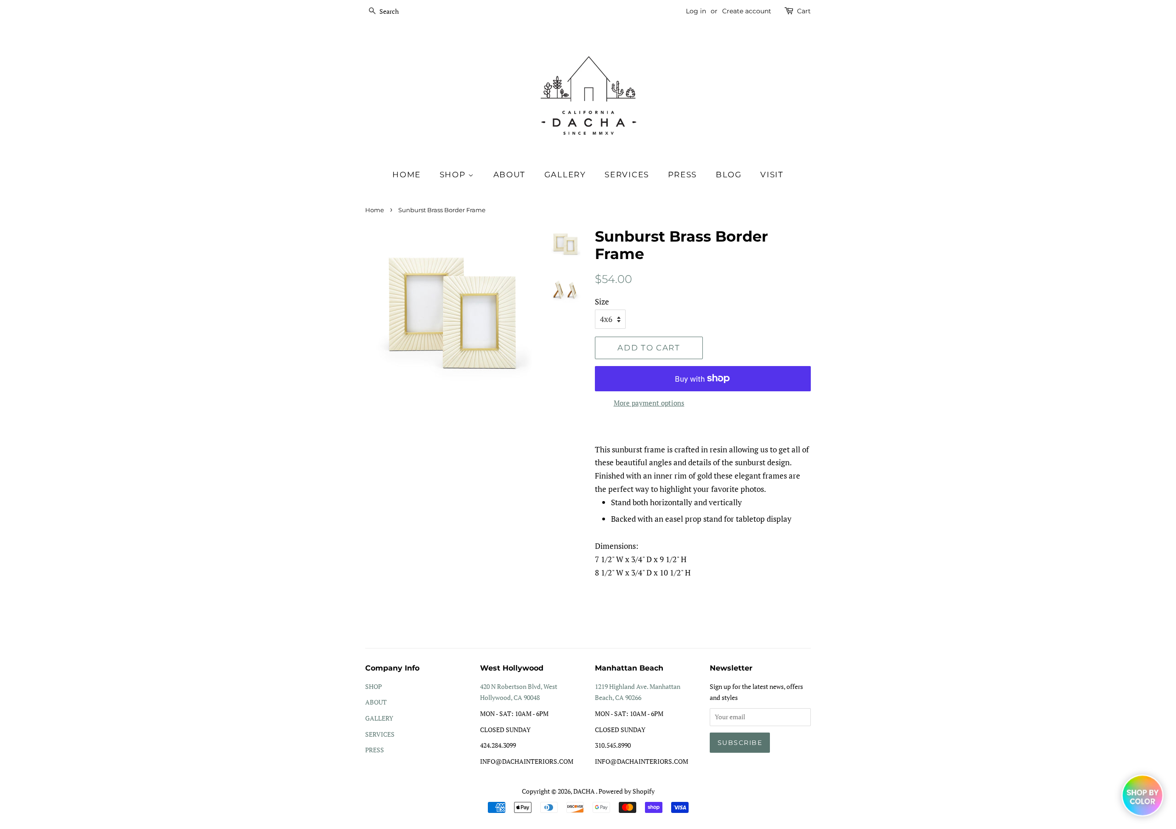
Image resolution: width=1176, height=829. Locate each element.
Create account (746, 11)
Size (602, 301)
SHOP (454, 174)
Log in (696, 11)
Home (406, 174)
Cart (804, 11)
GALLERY (379, 718)
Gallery (565, 174)
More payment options (649, 402)
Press (682, 174)
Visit (772, 174)
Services (627, 174)
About (509, 174)
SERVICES (380, 734)
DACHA (584, 791)
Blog (729, 174)
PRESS (374, 749)
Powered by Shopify (627, 791)
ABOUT (376, 702)
